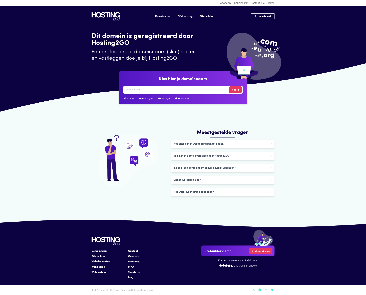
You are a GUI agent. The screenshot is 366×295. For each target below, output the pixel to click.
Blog (130, 277)
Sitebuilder (206, 16)
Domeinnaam (163, 16)
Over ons (133, 256)
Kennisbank (241, 3)
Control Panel (264, 16)
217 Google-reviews (245, 266)
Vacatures (134, 272)
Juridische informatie (144, 290)
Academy (225, 3)
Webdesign (98, 266)
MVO (131, 266)
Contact (255, 3)
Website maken (101, 261)
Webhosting (185, 16)
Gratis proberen (261, 251)
